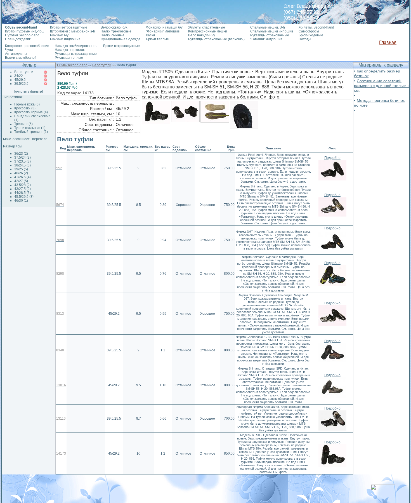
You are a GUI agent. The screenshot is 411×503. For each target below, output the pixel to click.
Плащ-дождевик (17, 39)
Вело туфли (101, 65)
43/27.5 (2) (22, 189)
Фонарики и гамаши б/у (164, 27)
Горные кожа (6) (27, 104)
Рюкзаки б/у (59, 35)
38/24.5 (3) (22, 165)
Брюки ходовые (311, 35)
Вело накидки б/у (201, 35)
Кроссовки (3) (25, 108)
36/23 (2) (21, 154)
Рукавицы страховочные (269, 35)
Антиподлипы (16, 54)
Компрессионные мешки (207, 31)
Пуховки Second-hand (22, 35)
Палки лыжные (112, 35)
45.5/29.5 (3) (24, 197)
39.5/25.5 (21, 84)
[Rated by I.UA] (383, 491)
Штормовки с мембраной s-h (72, 31)
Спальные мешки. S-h (267, 27)
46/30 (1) (21, 201)
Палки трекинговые (116, 31)
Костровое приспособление (27, 46)
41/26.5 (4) (22, 177)
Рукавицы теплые (69, 58)
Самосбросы (309, 31)
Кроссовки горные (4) (31, 112)
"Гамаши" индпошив (266, 39)
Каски (150, 35)
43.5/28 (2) (22, 185)
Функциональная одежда (120, 39)
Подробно (332, 158)
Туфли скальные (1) (29, 128)
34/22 (18, 76)
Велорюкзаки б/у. (114, 27)
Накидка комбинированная (76, 46)
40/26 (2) (21, 173)
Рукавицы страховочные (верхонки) (216, 39)
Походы (305, 39)
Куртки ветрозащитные (68, 27)
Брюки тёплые (157, 39)
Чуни (9, 50)
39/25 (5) (21, 169)
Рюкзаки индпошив (65, 39)
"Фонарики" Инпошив (162, 31)
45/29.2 (20, 80)
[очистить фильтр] (28, 91)
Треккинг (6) (23, 124)
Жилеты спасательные (206, 27)
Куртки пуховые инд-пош (24, 31)
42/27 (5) (21, 181)
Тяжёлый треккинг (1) (31, 132)
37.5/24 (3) (22, 157)
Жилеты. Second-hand (316, 27)
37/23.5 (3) (22, 161)
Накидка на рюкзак (69, 50)
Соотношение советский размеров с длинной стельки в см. (382, 86)
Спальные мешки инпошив (271, 31)
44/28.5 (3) (22, 193)
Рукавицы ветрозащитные (76, 54)
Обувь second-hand (72, 65)
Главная (387, 42)
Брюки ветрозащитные (121, 46)
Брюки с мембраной (21, 58)
